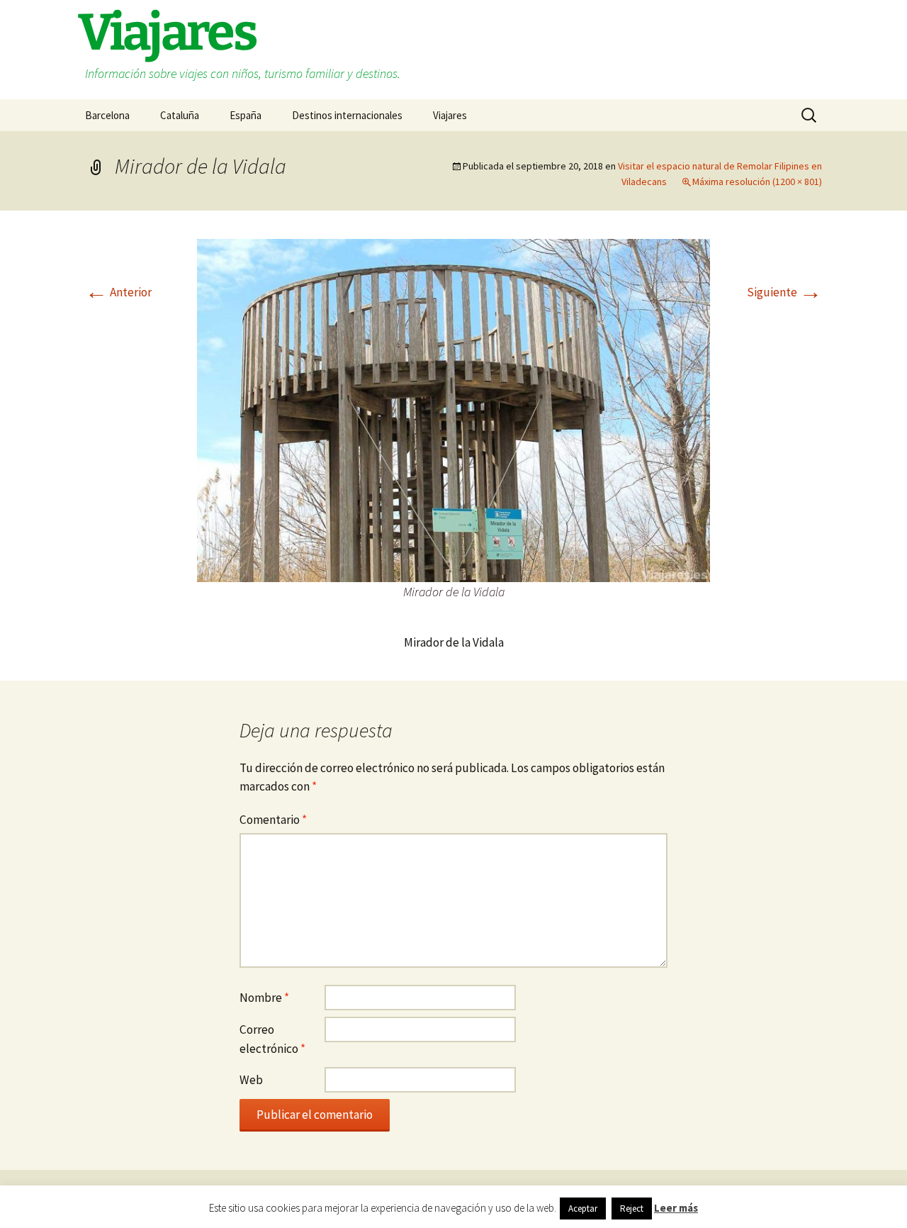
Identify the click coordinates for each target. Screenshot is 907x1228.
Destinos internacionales (347, 115)
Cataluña (179, 115)
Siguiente (784, 292)
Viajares (450, 115)
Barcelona (107, 115)
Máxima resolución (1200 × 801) (757, 181)
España (245, 115)
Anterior (118, 292)
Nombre (264, 997)
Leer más (676, 1208)
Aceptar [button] (582, 1208)
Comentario (273, 819)
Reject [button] (631, 1208)
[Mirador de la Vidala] (453, 409)
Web (251, 1080)
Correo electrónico (272, 1039)
